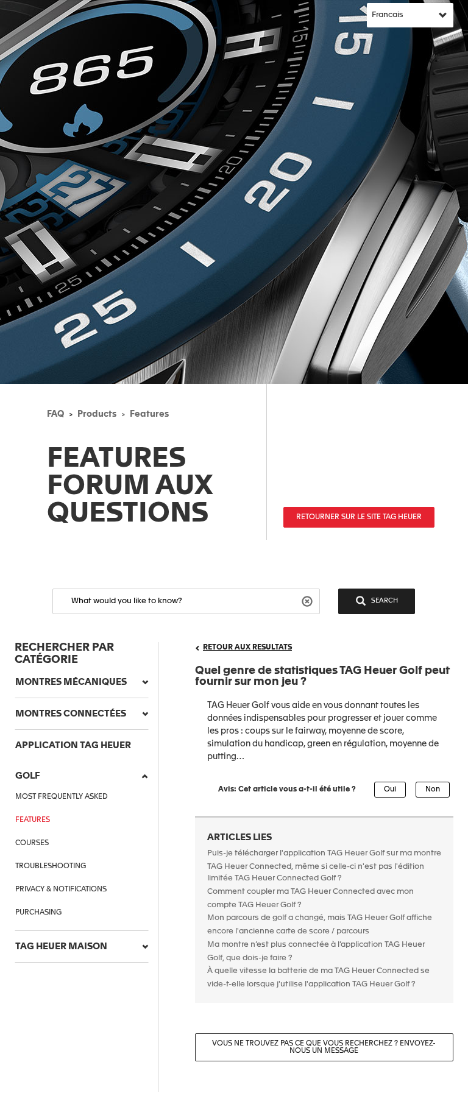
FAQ (55, 414)
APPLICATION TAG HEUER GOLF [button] (73, 760)
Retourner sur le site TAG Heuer (359, 517)
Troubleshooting (50, 866)
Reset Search (309, 600)
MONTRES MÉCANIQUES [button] (71, 682)
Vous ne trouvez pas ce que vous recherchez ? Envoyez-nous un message (324, 1047)
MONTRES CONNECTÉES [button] (70, 713)
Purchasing (38, 912)
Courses (32, 843)
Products (96, 414)
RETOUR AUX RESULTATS (247, 647)
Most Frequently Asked (61, 797)
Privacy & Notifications (61, 889)
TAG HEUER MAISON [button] (61, 946)
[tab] (81, 682)
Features (149, 414)
